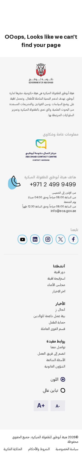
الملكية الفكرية (13, 449)
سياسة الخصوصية (67, 449)
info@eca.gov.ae (63, 211)
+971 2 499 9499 (53, 185)
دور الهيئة (59, 272)
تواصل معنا (58, 347)
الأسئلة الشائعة (55, 360)
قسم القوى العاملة (53, 329)
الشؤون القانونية (55, 366)
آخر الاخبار (59, 291)
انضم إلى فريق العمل (51, 353)
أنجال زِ (60, 309)
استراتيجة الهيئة (56, 278)
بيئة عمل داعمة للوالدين (49, 316)
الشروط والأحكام (39, 449)
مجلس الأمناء (56, 285)
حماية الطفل (57, 322)
